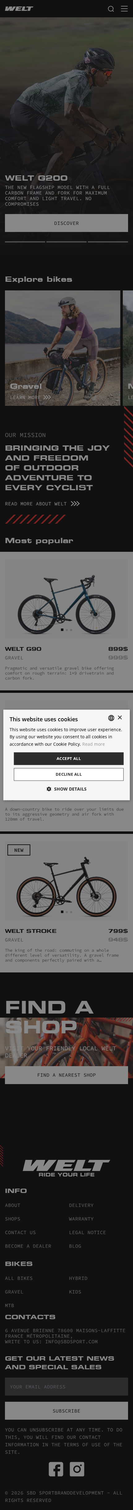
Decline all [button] (69, 774)
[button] (67, 789)
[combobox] (111, 718)
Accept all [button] (69, 758)
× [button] (119, 717)
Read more (93, 744)
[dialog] (66, 755)
